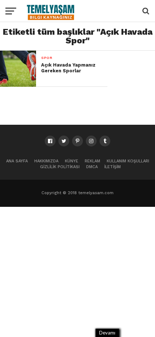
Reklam (92, 161)
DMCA (92, 167)
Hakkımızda (46, 161)
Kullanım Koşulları (128, 161)
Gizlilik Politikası (60, 167)
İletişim (112, 167)
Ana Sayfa (17, 161)
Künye (71, 161)
